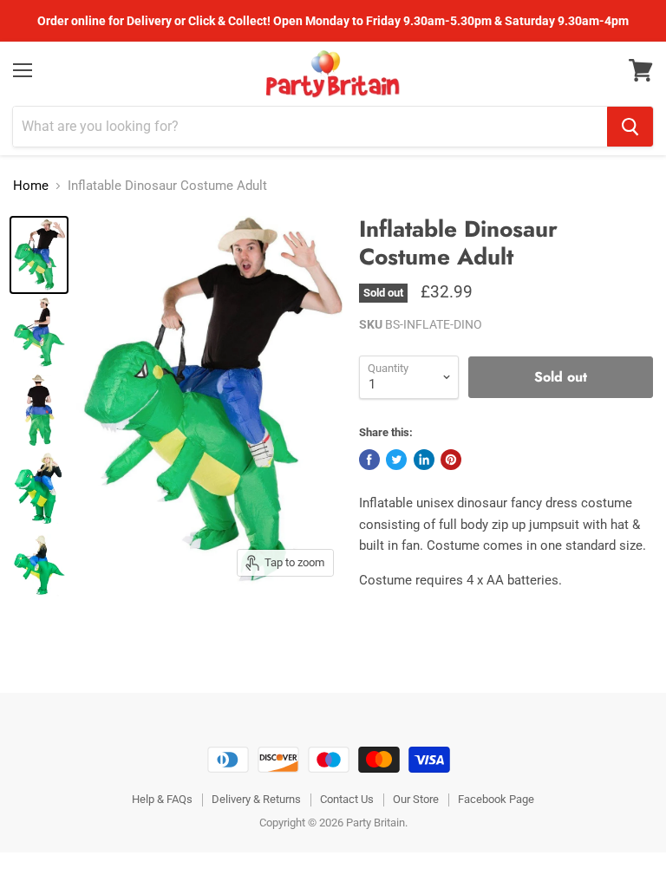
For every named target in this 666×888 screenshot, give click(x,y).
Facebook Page (496, 799)
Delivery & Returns (256, 799)
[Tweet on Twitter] (396, 459)
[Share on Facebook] (369, 459)
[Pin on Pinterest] (451, 459)
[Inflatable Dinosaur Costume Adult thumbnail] (39, 255)
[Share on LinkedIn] (424, 459)
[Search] (630, 127)
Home (31, 186)
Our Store (416, 799)
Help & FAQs (162, 799)
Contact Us (347, 799)
